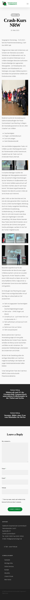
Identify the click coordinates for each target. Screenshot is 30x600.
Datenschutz (5, 593)
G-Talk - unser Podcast (10, 547)
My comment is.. (6, 441)
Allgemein (15, 15)
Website (4, 488)
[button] (27, 4)
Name (4, 468)
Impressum (22, 591)
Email (4, 478)
